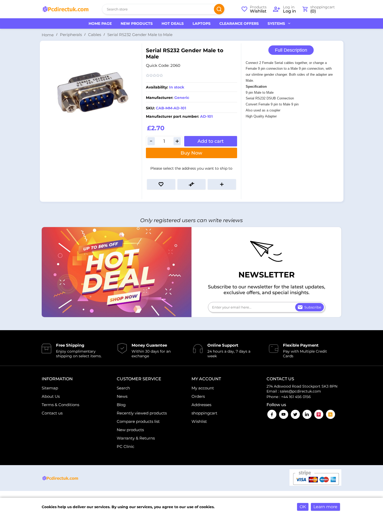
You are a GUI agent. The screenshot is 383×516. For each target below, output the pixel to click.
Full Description (291, 50)
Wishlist (199, 421)
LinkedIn (307, 414)
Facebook (271, 414)
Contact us (52, 413)
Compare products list (138, 421)
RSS (330, 414)
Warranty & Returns (136, 438)
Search (219, 9)
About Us (51, 396)
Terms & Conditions (60, 404)
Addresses (201, 404)
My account (202, 387)
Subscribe (312, 307)
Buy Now (191, 153)
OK (303, 506)
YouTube (283, 414)
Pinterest (318, 414)
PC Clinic (125, 446)
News (122, 396)
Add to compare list (191, 184)
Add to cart (210, 141)
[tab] (291, 50)
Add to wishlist (161, 184)
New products (130, 429)
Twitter (295, 414)
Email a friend (222, 184)
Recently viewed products (142, 413)
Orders (198, 396)
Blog (121, 404)
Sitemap (50, 387)
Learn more (325, 506)
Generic (181, 97)
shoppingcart (204, 413)
